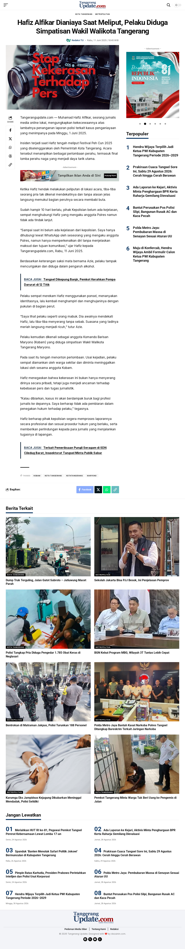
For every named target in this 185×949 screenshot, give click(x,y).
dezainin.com (118, 933)
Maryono (92, 476)
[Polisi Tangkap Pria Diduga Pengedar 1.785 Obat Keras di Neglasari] (48, 619)
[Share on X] (10, 138)
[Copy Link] (10, 164)
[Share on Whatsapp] (10, 147)
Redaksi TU (78, 40)
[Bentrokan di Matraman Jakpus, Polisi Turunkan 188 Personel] (48, 691)
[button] (140, 123)
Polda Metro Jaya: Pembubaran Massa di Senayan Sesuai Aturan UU (152, 232)
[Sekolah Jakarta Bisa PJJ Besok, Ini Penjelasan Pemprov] (136, 546)
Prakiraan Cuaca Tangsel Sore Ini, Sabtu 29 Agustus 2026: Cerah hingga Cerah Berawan (155, 171)
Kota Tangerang (83, 14)
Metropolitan (102, 14)
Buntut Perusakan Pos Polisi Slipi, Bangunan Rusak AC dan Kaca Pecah (155, 212)
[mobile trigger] (7, 5)
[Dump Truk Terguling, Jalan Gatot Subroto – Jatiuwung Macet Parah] (48, 546)
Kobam (37, 476)
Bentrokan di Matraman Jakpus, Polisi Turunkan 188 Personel (46, 725)
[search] (168, 5)
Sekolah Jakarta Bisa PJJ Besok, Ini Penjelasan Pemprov (131, 580)
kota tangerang (53, 476)
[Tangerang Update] (92, 5)
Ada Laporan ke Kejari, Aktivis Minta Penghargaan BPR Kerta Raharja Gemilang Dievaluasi (155, 191)
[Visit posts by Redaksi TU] (68, 40)
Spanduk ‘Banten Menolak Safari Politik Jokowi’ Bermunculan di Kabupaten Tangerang (42, 853)
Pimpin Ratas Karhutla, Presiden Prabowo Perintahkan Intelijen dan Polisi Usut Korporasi (46, 874)
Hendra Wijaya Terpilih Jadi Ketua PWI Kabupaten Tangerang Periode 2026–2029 (155, 151)
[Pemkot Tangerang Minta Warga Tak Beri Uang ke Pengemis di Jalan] (136, 764)
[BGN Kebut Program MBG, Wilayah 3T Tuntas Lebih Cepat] (136, 619)
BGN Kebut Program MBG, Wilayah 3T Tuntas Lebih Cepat (131, 652)
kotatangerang (74, 476)
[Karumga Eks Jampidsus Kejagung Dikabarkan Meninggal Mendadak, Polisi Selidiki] (48, 764)
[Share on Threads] (10, 156)
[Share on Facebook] (10, 130)
